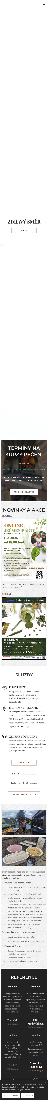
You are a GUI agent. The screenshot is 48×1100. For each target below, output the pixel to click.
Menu (44, 3)
